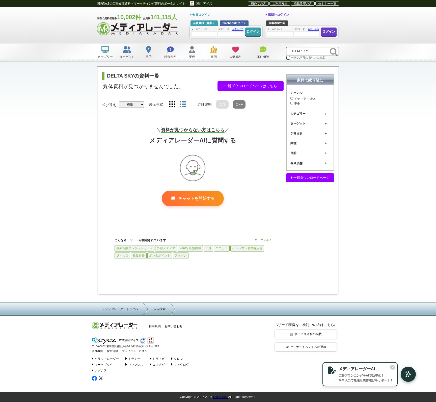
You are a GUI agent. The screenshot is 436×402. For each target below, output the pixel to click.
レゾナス (101, 370)
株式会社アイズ (128, 340)
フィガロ (122, 255)
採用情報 (112, 351)
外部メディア (166, 248)
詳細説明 (205, 104)
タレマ (178, 359)
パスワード (230, 29)
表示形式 (156, 105)
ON (222, 104)
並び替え (109, 105)
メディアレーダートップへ (120, 309)
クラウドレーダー (107, 359)
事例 (297, 104)
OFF (239, 104)
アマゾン (181, 255)
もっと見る (262, 239)
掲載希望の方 (303, 3)
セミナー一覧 (327, 3)
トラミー (134, 359)
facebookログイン (234, 22)
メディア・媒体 (304, 98)
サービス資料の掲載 (308, 334)
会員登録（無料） (204, 22)
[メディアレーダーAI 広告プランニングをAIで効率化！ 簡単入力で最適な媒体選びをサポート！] (406, 374)
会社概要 (97, 351)
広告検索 (159, 309)
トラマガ (158, 359)
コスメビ (158, 364)
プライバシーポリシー (136, 351)
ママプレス (135, 364)
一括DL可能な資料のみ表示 (308, 57)
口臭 (208, 248)
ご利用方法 (279, 3)
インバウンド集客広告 (247, 248)
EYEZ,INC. (220, 397)
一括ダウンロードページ (311, 178)
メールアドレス (199, 29)
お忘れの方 (237, 29)
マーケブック (104, 364)
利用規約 (155, 326)
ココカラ (222, 248)
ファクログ (181, 364)
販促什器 (139, 255)
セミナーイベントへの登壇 (308, 347)
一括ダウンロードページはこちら (250, 86)
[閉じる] (392, 367)
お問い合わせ (174, 326)
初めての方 (258, 3)
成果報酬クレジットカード (134, 248)
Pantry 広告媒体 (190, 248)
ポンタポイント (159, 255)
